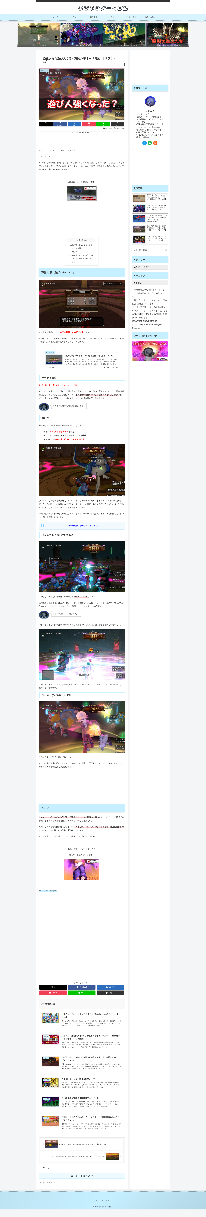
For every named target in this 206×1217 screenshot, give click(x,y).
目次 (79, 240)
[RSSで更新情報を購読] (155, 143)
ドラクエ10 (44, 891)
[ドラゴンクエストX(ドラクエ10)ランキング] (150, 360)
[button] (117, 124)
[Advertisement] (82, 141)
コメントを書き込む (82, 1176)
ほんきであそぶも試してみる (83, 255)
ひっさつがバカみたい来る (82, 259)
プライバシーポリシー (103, 1200)
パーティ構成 (77, 248)
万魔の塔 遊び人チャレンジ (81, 245)
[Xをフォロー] (144, 143)
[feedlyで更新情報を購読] (150, 143)
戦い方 (74, 252)
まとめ (72, 262)
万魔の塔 (54, 891)
